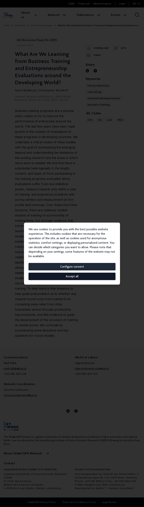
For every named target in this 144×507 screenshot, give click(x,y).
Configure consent (72, 266)
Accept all (72, 276)
